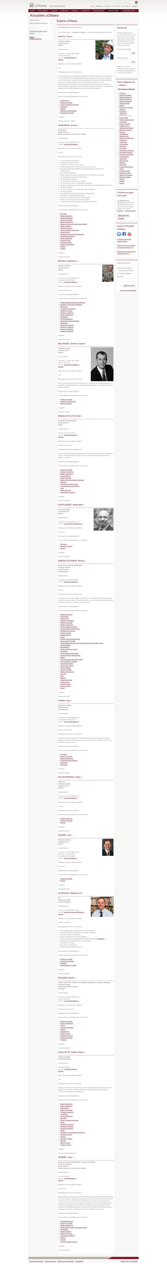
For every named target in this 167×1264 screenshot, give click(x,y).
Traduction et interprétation (68, 111)
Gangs (62, 1122)
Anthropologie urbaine (67, 113)
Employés (75, 10)
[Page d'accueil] (38, 4)
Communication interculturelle (69, 653)
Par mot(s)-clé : (122, 58)
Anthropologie (64, 100)
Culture (62, 637)
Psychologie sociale (66, 1036)
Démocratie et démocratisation (69, 321)
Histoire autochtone (66, 216)
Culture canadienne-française (69, 105)
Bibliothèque (99, 6)
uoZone (92, 6)
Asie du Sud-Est (65, 1143)
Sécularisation (64, 1031)
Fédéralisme (64, 323)
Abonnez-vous (129, 285)
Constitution (64, 317)
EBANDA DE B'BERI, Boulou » (72, 560)
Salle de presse (34, 20)
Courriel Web (116, 6)
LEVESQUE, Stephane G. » (70, 892)
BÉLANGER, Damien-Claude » (72, 343)
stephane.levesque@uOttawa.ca (74, 912)
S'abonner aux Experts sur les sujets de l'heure (126, 252)
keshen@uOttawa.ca (70, 858)
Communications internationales (70, 655)
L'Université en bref (128, 10)
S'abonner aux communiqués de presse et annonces (126, 246)
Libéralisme (123, 159)
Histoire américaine (66, 818)
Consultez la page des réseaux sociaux (124, 240)
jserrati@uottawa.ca (70, 1178)
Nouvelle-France (65, 240)
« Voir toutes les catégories (126, 89)
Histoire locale (123, 161)
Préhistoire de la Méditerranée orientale (126, 127)
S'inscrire (121, 218)
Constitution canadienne (67, 309)
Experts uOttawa (125, 273)
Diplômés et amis (98, 10)
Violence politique (65, 670)
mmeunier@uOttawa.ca (71, 1001)
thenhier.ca (100, 939)
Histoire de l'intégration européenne (126, 139)
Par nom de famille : (124, 49)
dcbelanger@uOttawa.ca (71, 365)
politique (63, 1137)
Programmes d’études (67, 961)
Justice (62, 1130)
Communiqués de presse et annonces (126, 269)
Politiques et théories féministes (70, 639)
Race (62, 676)
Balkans (121, 105)
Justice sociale (64, 682)
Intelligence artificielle (67, 621)
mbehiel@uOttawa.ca (70, 282)
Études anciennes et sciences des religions (73, 224)
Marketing (63, 482)
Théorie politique (65, 668)
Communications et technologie (70, 629)
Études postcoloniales (67, 244)
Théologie (63, 1040)
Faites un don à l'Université (129, 1261)
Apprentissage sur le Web (68, 965)
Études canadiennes (66, 222)
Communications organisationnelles (71, 659)
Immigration (64, 107)
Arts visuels (63, 764)
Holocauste (63, 762)
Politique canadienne (67, 313)
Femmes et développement (68, 1242)
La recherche (85, 10)
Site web (60, 60)
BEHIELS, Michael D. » (68, 260)
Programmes (107, 6)
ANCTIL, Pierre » (66, 36)
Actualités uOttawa (113, 10)
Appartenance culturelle (67, 631)
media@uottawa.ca (35, 39)
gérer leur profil (130, 211)
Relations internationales (68, 401)
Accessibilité (79, 1261)
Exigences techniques (36, 1261)
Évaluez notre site (50, 1261)
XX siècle (63, 214)
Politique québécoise (66, 331)
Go (133, 53)
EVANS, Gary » (65, 700)
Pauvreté (63, 674)
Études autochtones (66, 218)
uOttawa (62, 248)
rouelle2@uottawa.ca (70, 1069)
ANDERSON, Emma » (68, 125)
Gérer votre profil (123, 215)
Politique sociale (65, 686)
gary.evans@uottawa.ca (71, 722)
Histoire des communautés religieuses (72, 234)
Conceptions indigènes (67, 236)
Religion (63, 109)
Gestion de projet (65, 490)
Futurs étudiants (43, 10)
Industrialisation (124, 156)
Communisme (123, 118)
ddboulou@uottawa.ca (71, 582)
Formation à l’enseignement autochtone (72, 1132)
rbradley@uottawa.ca (70, 435)
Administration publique (67, 492)
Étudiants (54, 10)
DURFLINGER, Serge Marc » (71, 504)
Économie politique (66, 1139)
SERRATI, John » (66, 1157)
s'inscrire (120, 211)
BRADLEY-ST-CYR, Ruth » (70, 415)
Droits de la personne (67, 325)
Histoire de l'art (65, 232)
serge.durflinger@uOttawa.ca (73, 524)
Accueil (32, 10)
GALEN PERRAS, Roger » (70, 776)
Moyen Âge (122, 165)
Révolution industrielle (126, 154)
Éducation (63, 963)
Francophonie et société (67, 641)
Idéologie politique (66, 403)
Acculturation (64, 616)
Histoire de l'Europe (66, 228)
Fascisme (122, 132)
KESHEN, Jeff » (65, 834)
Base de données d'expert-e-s (39, 23)
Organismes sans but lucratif (69, 484)
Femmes (63, 1240)
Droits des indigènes (66, 1128)
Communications (65, 476)
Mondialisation (64, 647)
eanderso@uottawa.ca (71, 144)
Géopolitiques (123, 134)
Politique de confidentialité (128, 290)
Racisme (63, 678)
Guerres (62, 548)
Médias (62, 657)
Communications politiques (68, 661)
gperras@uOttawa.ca (70, 798)
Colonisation (64, 1229)
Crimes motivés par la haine (69, 649)
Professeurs (64, 10)
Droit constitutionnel (66, 319)
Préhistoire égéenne (66, 1221)
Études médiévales (66, 238)
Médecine (122, 163)
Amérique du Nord (66, 242)
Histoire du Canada (66, 102)
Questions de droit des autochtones (71, 304)
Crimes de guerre (65, 1145)
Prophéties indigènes (67, 1126)
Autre (62, 488)
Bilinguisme (64, 307)
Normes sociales (65, 684)
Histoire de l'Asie (124, 103)
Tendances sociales (66, 1038)
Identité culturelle (65, 635)
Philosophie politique (66, 663)
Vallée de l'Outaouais (125, 175)
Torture (62, 688)
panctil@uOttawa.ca (70, 58)
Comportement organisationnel (70, 486)
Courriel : (120, 276)
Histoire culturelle (65, 226)
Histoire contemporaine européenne (126, 121)
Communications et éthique (68, 627)
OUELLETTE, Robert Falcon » (72, 1052)
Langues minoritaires (66, 329)
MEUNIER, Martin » (67, 977)
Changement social (66, 680)
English (134, 6)
